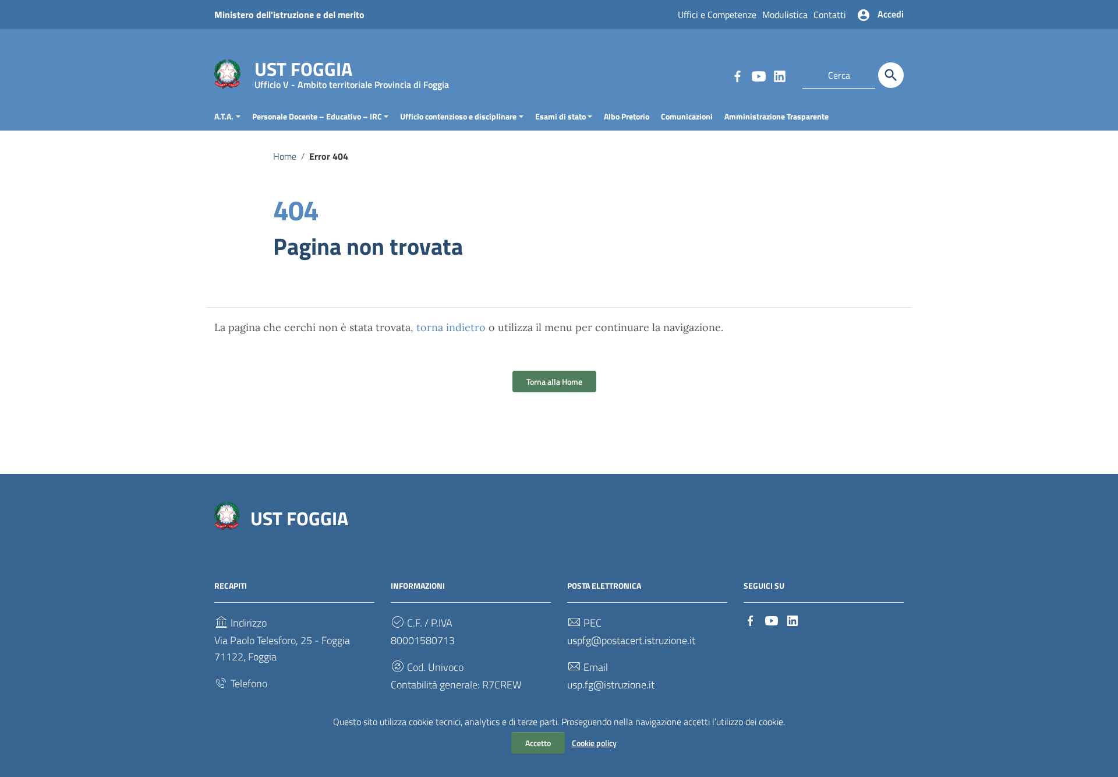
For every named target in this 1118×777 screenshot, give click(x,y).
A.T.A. (223, 116)
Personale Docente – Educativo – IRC (317, 116)
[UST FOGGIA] (227, 73)
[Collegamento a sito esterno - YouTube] (758, 75)
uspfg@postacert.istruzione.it (631, 640)
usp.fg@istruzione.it (610, 684)
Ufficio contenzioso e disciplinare (458, 116)
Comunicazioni (687, 116)
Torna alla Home (554, 381)
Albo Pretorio (626, 116)
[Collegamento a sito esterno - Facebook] (737, 75)
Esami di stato (560, 116)
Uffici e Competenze (717, 15)
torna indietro (451, 327)
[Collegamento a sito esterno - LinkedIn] (779, 75)
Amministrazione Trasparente (776, 116)
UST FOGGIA (351, 71)
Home (284, 156)
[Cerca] (891, 75)
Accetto (538, 743)
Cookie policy (594, 743)
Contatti (829, 15)
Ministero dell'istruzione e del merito (289, 15)
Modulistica (785, 15)
